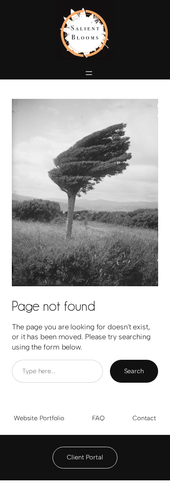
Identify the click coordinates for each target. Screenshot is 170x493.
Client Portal (85, 457)
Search (134, 371)
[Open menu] (89, 73)
